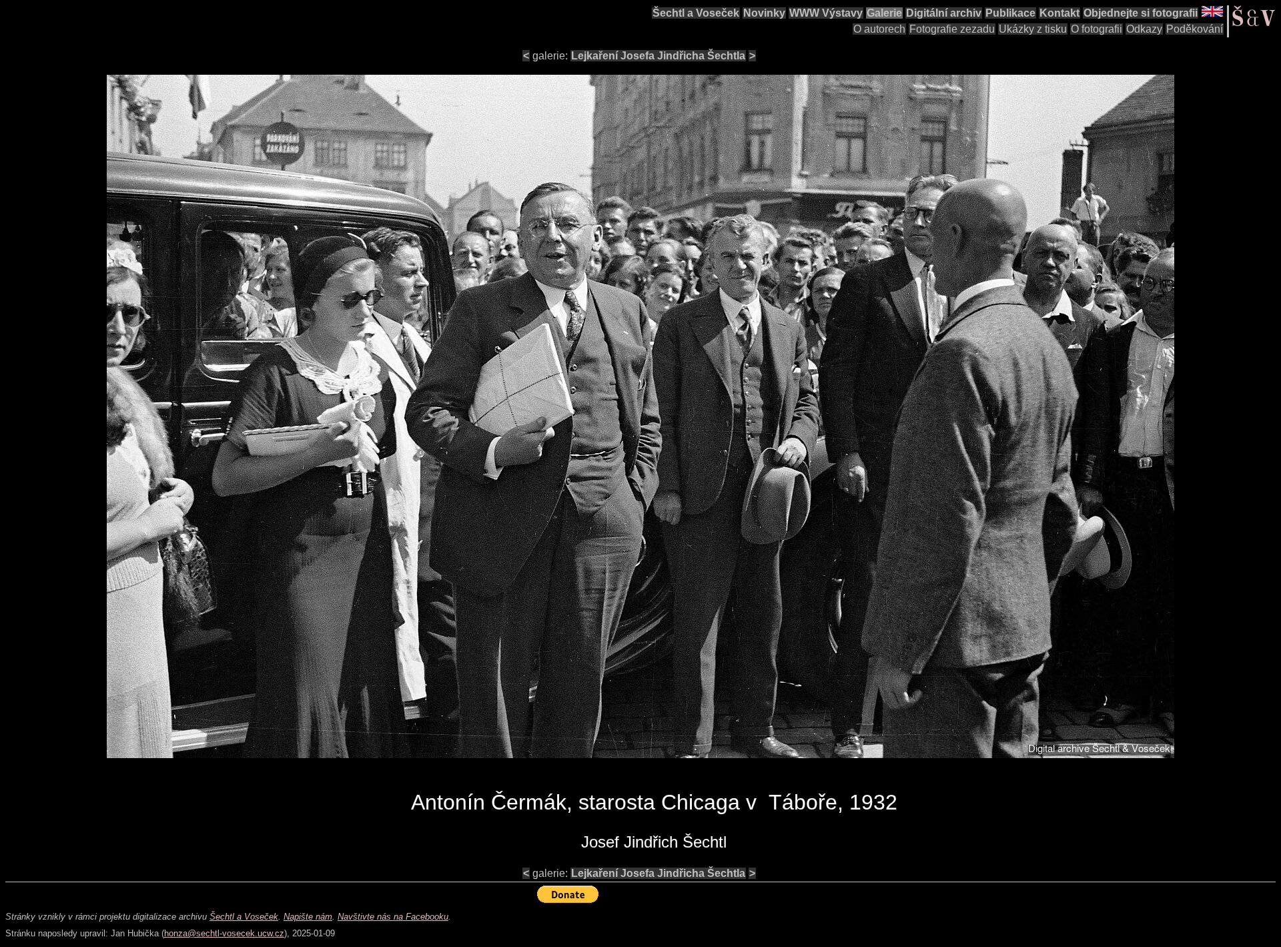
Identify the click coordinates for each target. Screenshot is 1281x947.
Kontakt (1059, 13)
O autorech (879, 29)
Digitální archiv (943, 13)
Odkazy (1144, 29)
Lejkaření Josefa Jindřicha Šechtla (658, 55)
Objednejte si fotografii (1141, 13)
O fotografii (1096, 29)
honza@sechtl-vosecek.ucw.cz (224, 933)
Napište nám (308, 917)
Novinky (764, 13)
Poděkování (1194, 29)
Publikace (1010, 13)
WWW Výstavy (826, 13)
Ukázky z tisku (1033, 29)
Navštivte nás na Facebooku (393, 917)
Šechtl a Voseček (696, 13)
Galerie (884, 13)
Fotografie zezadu (952, 29)
